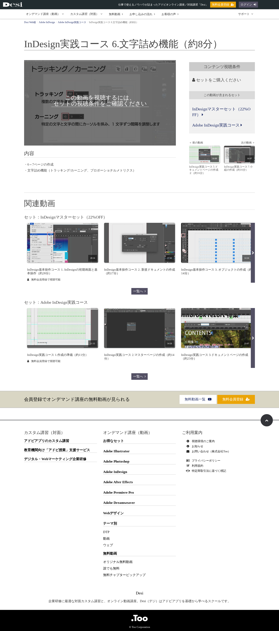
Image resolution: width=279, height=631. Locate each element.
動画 (106, 538)
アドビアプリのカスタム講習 (46, 441)
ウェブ (108, 545)
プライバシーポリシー (206, 460)
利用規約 (197, 465)
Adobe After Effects (118, 482)
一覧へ (138, 291)
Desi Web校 (30, 22)
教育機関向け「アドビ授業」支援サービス (57, 450)
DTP (106, 532)
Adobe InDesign (47, 22)
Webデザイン (113, 513)
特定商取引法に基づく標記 (209, 470)
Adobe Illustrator (116, 451)
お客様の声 (169, 14)
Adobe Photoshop (116, 461)
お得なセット (113, 441)
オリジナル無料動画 (118, 562)
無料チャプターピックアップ (124, 575)
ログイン (246, 4)
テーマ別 (110, 523)
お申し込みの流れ (140, 14)
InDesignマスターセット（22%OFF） (221, 112)
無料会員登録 (220, 4)
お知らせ (197, 446)
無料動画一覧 (195, 399)
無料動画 (114, 14)
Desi (139, 593)
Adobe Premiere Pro (118, 492)
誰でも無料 (111, 568)
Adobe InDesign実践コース (72, 22)
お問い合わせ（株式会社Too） (211, 451)
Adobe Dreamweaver (119, 503)
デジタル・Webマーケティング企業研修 (55, 459)
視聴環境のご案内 (203, 441)
